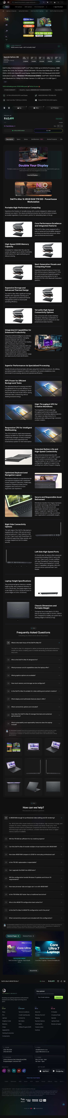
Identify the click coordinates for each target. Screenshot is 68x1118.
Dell (47, 11)
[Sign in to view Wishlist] (51, 2)
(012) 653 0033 (7, 1051)
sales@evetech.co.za (41, 1049)
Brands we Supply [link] (56, 1024)
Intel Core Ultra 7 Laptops (37, 11)
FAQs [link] (20, 1024)
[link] (18, 7)
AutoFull (62, 1081)
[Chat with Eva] (54, 2)
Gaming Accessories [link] (8, 1033)
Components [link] (6, 1036)
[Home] (3, 11)
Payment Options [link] (40, 1021)
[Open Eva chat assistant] (63, 1105)
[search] (25, 2)
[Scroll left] (23, 59)
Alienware (13, 1081)
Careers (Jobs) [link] (39, 1027)
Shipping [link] (37, 1018)
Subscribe (59, 997)
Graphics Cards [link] (6, 1021)
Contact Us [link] (21, 1018)
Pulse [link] (3, 1012)
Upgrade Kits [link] (5, 1030)
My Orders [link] (21, 1021)
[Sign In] (43, 2)
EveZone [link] (37, 1030)
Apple (37, 1081)
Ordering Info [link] (38, 1024)
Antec (26, 1081)
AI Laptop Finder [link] (55, 1015)
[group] (33, 82)
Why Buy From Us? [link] (40, 1015)
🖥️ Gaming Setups (58, 7)
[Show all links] (46, 7)
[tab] (10, 139)
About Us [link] (37, 1012)
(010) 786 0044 (7, 1049)
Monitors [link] (4, 1024)
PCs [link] (3, 1015)
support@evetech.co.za (42, 1051)
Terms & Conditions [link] (23, 1012)
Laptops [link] (4, 1018)
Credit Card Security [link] (24, 1015)
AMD (20, 1081)
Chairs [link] (4, 1027)
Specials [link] (53, 1018)
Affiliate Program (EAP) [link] (24, 1027)
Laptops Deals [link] (55, 1021)
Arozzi (43, 1081)
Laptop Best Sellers (23, 11)
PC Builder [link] (54, 1012)
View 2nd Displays (33, 175)
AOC (31, 1081)
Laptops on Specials (11, 11)
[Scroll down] (6, 40)
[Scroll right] (62, 59)
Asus (56, 1081)
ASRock (50, 1081)
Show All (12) (33, 970)
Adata (6, 1081)
